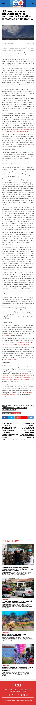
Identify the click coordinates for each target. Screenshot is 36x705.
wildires (12, 409)
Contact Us (12, 691)
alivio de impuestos (14, 405)
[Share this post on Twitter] (11, 417)
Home (6, 689)
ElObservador (9, 44)
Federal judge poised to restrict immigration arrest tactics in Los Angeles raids (17, 601)
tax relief (5, 409)
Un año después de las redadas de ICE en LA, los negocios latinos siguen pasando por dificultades (17, 669)
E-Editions (17, 689)
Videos (22, 689)
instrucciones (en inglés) (22, 344)
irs (26, 407)
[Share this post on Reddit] (31, 417)
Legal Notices (28, 689)
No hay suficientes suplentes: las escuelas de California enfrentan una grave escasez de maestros (27, 431)
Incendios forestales (17, 407)
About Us (11, 689)
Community (16, 413)
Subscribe (24, 691)
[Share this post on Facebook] (5, 417)
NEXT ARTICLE (29, 423)
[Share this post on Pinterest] (24, 417)
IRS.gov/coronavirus (23, 131)
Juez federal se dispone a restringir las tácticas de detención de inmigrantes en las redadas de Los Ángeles (17, 569)
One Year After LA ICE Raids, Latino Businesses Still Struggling (14, 634)
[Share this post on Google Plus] (18, 417)
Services (18, 691)
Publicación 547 (7, 335)
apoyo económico (27, 405)
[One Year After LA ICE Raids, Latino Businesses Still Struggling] (18, 621)
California (5, 407)
